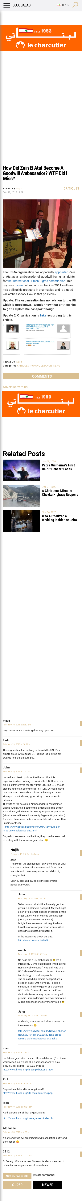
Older (17, 1185)
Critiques (71, 188)
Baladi (52, 16)
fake (43, 315)
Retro (38, 16)
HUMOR (35, 365)
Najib (19, 188)
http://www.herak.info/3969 (33, 940)
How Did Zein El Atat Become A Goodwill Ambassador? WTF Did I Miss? (35, 173)
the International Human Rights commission (36, 281)
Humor (24, 16)
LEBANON (46, 365)
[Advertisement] (41, 120)
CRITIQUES (23, 365)
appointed (61, 272)
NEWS (56, 365)
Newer (47, 1185)
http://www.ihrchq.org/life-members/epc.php (28, 1093)
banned (19, 285)
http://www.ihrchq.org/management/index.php (28, 1118)
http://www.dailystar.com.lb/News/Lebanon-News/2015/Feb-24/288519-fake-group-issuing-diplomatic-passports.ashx (42, 1035)
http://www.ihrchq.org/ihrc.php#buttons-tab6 (28, 1069)
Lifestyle (8, 16)
